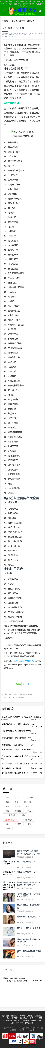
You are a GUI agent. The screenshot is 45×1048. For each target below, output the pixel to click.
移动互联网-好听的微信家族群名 (21, 694)
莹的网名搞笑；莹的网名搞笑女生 (15, 773)
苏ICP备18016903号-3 (27, 1030)
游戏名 (7, 829)
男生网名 (38, 1016)
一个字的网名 (10, 815)
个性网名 (31, 1018)
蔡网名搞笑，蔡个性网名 (12, 768)
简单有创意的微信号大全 (27, 872)
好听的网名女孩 (11, 820)
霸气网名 (23, 1018)
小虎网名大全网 (23, 14)
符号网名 (27, 802)
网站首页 (5, 1016)
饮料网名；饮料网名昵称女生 (28, 928)
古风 (7, 806)
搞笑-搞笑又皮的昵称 (23, 661)
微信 (19, 684)
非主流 (17, 806)
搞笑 (16, 802)
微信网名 (14, 1016)
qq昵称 (30, 797)
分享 (27, 684)
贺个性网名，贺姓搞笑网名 (12, 745)
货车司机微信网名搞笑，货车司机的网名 (18, 750)
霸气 (29, 824)
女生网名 (6, 1018)
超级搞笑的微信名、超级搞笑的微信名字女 (19, 724)
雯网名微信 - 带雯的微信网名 (28, 917)
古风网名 (26, 1021)
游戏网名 (30, 1016)
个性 (7, 811)
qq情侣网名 (28, 820)
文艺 (29, 811)
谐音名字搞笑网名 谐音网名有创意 (15, 764)
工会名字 (19, 1023)
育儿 (7, 824)
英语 (7, 802)
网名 (27, 806)
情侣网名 (15, 1018)
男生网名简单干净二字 (26, 862)
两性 (23, 815)
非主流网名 (28, 1023)
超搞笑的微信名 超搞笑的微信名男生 (16, 738)
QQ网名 (22, 1016)
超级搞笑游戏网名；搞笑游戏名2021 (16, 731)
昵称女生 (18, 811)
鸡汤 (7, 797)
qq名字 (18, 797)
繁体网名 (9, 1021)
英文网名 (17, 1021)
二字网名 (18, 824)
